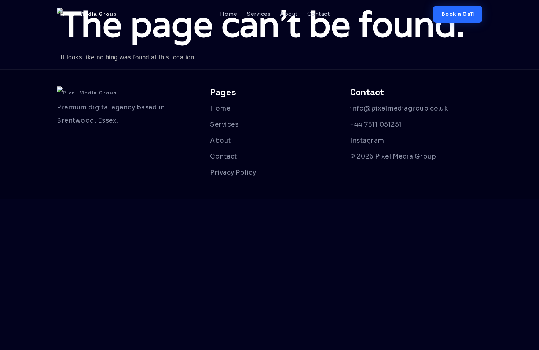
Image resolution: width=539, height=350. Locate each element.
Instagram (367, 141)
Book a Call (457, 14)
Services (259, 14)
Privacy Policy (233, 172)
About (289, 14)
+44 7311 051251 (376, 125)
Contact (318, 14)
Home (228, 14)
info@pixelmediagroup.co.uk (399, 108)
